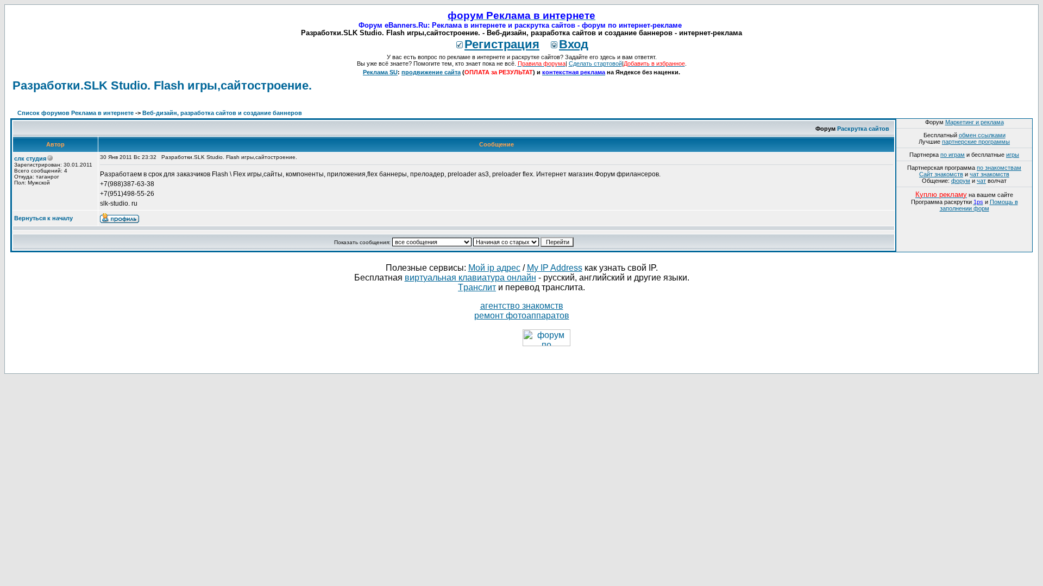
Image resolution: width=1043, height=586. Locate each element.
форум (960, 180)
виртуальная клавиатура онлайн (470, 277)
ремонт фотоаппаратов (521, 315)
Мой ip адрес (494, 267)
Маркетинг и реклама (974, 122)
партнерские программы (976, 141)
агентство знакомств (521, 305)
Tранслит (477, 287)
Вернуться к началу (43, 218)
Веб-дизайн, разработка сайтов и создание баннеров (222, 113)
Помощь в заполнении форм (979, 205)
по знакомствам (999, 167)
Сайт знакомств (941, 174)
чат (981, 180)
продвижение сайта (431, 72)
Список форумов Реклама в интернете (75, 113)
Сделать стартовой (595, 63)
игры (1012, 154)
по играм (952, 154)
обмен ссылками (982, 135)
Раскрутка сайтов (863, 128)
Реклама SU (380, 72)
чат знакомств (989, 174)
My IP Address (554, 267)
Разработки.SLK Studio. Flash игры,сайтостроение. (162, 85)
